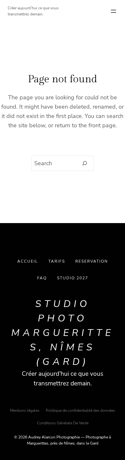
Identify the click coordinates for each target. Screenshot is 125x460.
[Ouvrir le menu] (113, 11)
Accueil (27, 261)
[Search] (84, 163)
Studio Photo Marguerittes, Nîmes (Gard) (62, 332)
